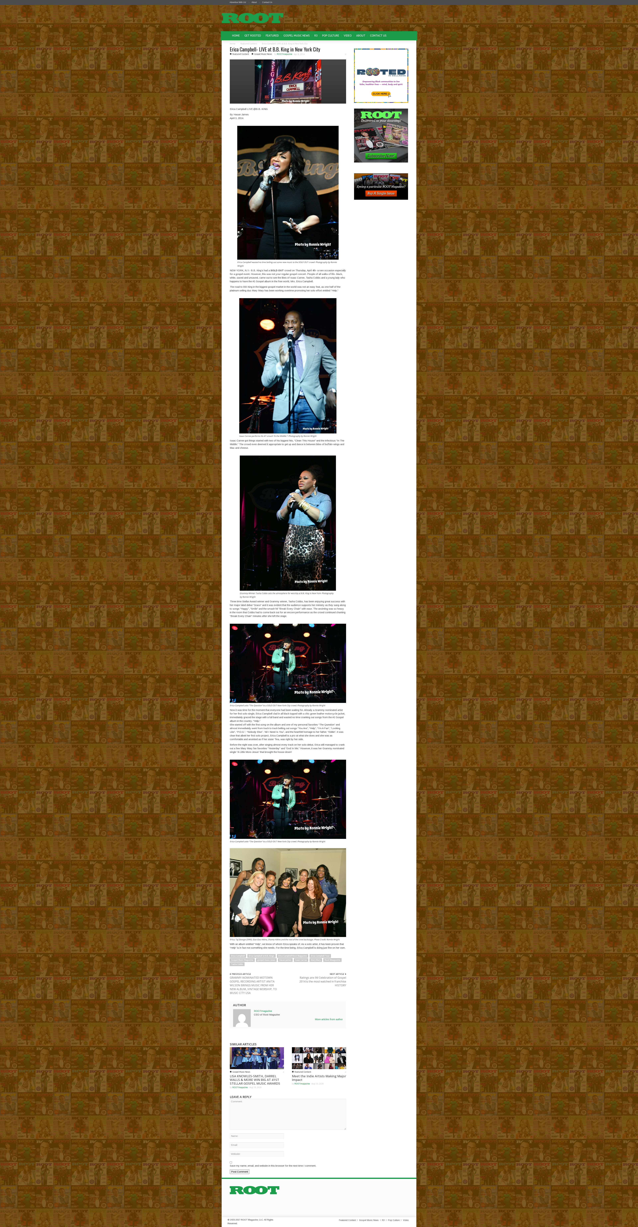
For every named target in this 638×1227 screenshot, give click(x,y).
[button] (405, 35)
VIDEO (348, 35)
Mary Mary (316, 960)
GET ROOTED (252, 35)
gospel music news (266, 960)
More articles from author (329, 1019)
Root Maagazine (332, 960)
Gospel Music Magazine (242, 960)
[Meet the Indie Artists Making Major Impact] (319, 1058)
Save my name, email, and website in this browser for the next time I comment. (273, 1165)
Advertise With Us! (238, 2)
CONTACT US (378, 35)
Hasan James (285, 960)
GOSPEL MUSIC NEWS (296, 35)
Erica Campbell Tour (320, 955)
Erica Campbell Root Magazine (292, 955)
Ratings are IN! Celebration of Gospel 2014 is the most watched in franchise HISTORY (322, 981)
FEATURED (272, 35)
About (254, 2)
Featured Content (248, 43)
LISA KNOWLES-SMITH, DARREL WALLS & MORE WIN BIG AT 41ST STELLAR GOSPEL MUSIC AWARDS (255, 1080)
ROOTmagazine (284, 54)
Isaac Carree (301, 960)
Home (232, 43)
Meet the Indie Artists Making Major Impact (319, 1078)
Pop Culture (394, 1220)
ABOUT (360, 35)
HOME (236, 35)
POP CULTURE (330, 35)
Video (406, 1220)
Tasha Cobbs (237, 964)
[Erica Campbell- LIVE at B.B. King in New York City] (288, 81)
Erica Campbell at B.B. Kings (261, 955)
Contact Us (267, 2)
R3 (316, 35)
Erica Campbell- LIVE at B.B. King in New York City (275, 49)
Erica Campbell (238, 955)
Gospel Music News (263, 54)
